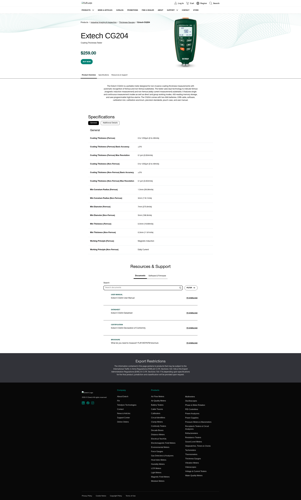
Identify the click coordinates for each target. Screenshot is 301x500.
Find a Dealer (148, 10)
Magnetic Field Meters (160, 477)
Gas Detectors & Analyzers (162, 456)
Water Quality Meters (193, 476)
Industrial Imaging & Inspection (104, 23)
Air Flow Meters (157, 397)
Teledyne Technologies (126, 405)
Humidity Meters (158, 464)
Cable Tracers (157, 409)
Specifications (103, 75)
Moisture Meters (157, 481)
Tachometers (190, 450)
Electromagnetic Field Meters (163, 443)
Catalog (119, 10)
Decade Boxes (157, 430)
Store (196, 10)
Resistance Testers (193, 437)
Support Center (123, 418)
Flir (118, 401)
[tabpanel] (150, 190)
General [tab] (93, 123)
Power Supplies (191, 418)
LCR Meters (156, 468)
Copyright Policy (116, 496)
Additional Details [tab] (110, 123)
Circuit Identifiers (158, 418)
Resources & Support (119, 75)
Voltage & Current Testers (195, 471)
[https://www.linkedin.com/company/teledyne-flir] (83, 403)
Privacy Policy (87, 496)
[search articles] (181, 287)
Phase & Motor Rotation (195, 405)
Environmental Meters (160, 447)
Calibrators (155, 413)
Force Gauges (157, 451)
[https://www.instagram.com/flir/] (92, 403)
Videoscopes (190, 467)
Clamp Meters (157, 422)
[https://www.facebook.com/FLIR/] (88, 403)
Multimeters (190, 397)
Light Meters (156, 473)
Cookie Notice (101, 496)
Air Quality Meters (158, 401)
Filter (189, 288)
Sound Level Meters (193, 442)
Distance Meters (158, 435)
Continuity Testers (158, 426)
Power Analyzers (192, 414)
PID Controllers (191, 409)
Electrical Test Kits (158, 439)
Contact (185, 10)
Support (171, 10)
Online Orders (123, 422)
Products (86, 10)
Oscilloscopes (191, 401)
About (160, 10)
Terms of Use (131, 496)
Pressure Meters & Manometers (198, 422)
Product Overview (89, 75)
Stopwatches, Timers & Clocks (198, 446)
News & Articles (105, 10)
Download (193, 298)
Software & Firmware (157, 276)
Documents (140, 276)
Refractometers (191, 433)
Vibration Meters (192, 463)
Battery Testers (157, 405)
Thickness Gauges (127, 23)
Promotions (132, 10)
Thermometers (191, 454)
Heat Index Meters (158, 460)
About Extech (122, 397)
